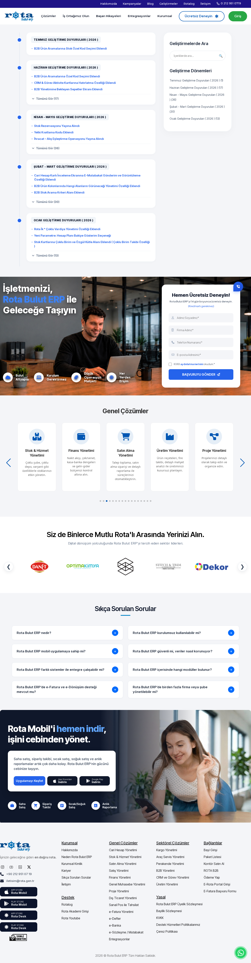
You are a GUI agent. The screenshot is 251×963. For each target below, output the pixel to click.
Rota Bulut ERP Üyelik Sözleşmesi (179, 904)
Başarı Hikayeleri (108, 16)
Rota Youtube (71, 918)
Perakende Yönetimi (170, 864)
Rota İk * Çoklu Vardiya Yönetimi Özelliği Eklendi (67, 229)
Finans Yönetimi (120, 877)
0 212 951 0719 (231, 3)
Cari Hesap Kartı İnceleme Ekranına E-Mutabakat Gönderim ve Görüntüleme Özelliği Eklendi (87, 177)
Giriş (237, 16)
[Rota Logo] (19, 16)
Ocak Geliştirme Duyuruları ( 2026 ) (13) (195, 118)
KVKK (160, 918)
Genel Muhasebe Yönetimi (127, 884)
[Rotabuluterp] (3, 867)
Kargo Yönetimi (166, 850)
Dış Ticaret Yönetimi (123, 898)
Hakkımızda (108, 3)
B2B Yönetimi (165, 871)
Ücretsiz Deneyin (198, 16)
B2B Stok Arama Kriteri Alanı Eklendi (59, 192)
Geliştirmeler (168, 3)
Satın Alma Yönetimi (122, 864)
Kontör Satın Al (214, 864)
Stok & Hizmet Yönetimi (125, 857)
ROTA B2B (211, 871)
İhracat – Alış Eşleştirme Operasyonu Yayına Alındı (69, 139)
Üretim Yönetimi (167, 884)
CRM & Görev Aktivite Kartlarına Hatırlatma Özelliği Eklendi (75, 83)
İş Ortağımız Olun (76, 16)
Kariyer (66, 871)
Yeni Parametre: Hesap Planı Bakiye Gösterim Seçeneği (72, 235)
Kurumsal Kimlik (72, 864)
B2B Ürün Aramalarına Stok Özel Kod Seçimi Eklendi (70, 48)
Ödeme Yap (212, 877)
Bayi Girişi (210, 850)
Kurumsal (164, 16)
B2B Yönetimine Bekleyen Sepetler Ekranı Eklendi (68, 89)
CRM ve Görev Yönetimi (172, 877)
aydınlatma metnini (191, 364)
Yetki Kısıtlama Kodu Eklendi (54, 132)
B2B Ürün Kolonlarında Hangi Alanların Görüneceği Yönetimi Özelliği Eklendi (87, 186)
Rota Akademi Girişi (75, 911)
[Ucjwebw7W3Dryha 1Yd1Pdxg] (12, 867)
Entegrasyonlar (139, 16)
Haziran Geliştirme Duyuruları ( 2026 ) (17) (196, 88)
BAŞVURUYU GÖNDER (198, 374)
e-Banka (115, 925)
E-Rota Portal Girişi (217, 884)
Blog (150, 3)
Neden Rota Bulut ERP (77, 857)
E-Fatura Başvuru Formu (220, 891)
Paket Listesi (212, 857)
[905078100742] (240, 952)
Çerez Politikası (167, 931)
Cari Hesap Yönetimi (123, 850)
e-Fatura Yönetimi (121, 912)
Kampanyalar (132, 3)
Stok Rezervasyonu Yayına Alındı (57, 126)
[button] (100, 501)
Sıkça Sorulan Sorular (76, 877)
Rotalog (189, 3)
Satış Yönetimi (118, 871)
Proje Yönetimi (119, 891)
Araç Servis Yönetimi (170, 857)
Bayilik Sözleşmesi (169, 911)
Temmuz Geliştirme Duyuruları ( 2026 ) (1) (196, 80)
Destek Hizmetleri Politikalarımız (178, 925)
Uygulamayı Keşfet (29, 781)
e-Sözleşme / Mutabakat (126, 932)
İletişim (205, 3)
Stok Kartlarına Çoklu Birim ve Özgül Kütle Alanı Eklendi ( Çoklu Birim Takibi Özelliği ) (92, 244)
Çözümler (48, 16)
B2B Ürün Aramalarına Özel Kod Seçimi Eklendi (67, 76)
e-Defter (115, 919)
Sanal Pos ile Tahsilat (124, 905)
